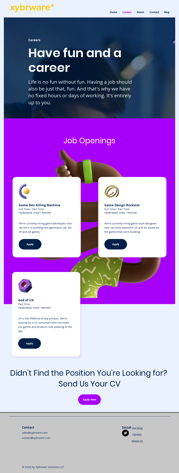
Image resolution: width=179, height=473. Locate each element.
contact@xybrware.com (36, 438)
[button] (89, 399)
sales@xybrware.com (35, 432)
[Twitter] (125, 433)
